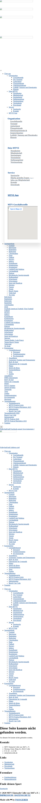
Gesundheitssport (15, 350)
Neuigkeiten (17, 93)
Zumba (11, 374)
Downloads (17, 105)
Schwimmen (13, 281)
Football (11, 246)
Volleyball (12, 293)
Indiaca (11, 261)
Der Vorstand (17, 79)
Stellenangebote (18, 99)
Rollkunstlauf (13, 277)
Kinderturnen (13, 265)
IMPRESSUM (6, 795)
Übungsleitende (18, 83)
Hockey (11, 259)
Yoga (10, 372)
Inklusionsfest (13, 409)
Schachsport (13, 279)
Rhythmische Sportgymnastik (19, 275)
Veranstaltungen (9, 401)
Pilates (11, 366)
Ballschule (12, 251)
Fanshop (7, 423)
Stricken (11, 285)
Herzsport (16, 352)
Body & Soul (13, 362)
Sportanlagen (17, 97)
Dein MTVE (13, 91)
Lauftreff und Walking (16, 269)
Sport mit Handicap (15, 283)
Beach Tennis (13, 291)
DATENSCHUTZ (22, 795)
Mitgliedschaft (18, 95)
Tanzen (11, 287)
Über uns (7, 74)
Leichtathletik (13, 271)
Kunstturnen (13, 267)
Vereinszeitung (18, 101)
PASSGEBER (21, 800)
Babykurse (12, 248)
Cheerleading (13, 253)
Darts (10, 255)
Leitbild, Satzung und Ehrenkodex (25, 87)
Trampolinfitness (14, 370)
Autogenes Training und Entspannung (22, 360)
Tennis (11, 289)
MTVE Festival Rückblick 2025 (20, 407)
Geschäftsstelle (18, 78)
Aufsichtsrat (17, 81)
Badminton (12, 250)
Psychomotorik (18, 356)
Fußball (11, 257)
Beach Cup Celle (15, 411)
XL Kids (12, 295)
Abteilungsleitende (19, 85)
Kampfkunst (13, 263)
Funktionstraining (19, 354)
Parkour (11, 273)
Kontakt (16, 111)
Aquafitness (13, 358)
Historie (16, 89)
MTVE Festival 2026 (16, 405)
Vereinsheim (17, 103)
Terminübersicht (14, 403)
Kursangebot (8, 348)
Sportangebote (9, 244)
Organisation (13, 76)
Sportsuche (17, 109)
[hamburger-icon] (1, 70)
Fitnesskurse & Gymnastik (18, 364)
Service (11, 107)
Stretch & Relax (14, 368)
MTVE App (13, 113)
